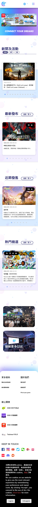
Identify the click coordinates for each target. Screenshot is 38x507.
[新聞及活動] (19, 316)
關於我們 (23, 382)
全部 (5, 52)
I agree (11, 501)
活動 (17, 52)
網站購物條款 (5, 387)
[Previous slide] (4, 21)
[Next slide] (33, 21)
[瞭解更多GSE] (19, 341)
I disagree (26, 501)
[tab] (5, 94)
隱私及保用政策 (6, 382)
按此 (26, 473)
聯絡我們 (23, 387)
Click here (17, 493)
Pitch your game (25, 392)
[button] (25, 4)
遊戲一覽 (26, 114)
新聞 (11, 52)
